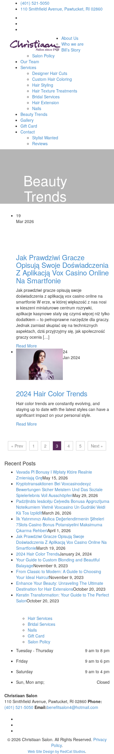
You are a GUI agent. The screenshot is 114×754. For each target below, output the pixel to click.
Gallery (27, 120)
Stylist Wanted (45, 137)
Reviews (40, 143)
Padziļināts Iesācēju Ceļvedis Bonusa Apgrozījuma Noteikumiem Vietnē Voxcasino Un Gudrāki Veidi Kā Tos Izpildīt (62, 507)
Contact (27, 132)
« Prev (17, 446)
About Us (69, 38)
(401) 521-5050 (34, 3)
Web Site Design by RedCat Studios (56, 751)
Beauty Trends (33, 114)
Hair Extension (45, 102)
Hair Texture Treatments (54, 91)
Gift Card (28, 126)
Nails (36, 108)
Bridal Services (46, 97)
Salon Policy (43, 56)
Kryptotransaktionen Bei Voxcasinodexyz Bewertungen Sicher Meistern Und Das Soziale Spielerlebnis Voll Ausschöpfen (59, 489)
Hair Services (40, 618)
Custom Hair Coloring (52, 79)
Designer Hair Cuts (49, 73)
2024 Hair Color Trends (51, 393)
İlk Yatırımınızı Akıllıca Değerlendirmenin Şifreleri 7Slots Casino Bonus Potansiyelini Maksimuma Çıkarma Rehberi (60, 524)
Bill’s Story (70, 50)
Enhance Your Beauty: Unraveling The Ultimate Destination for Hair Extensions (59, 586)
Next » (97, 446)
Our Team (29, 61)
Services (28, 67)
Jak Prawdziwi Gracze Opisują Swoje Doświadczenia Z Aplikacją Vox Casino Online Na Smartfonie (62, 268)
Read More (26, 346)
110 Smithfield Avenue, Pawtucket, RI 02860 (61, 9)
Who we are (72, 44)
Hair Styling (42, 85)
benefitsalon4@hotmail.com (72, 707)
